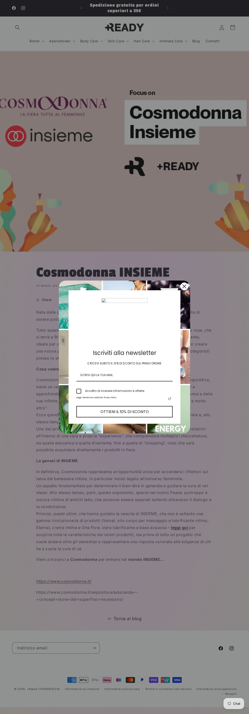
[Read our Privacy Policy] (170, 399)
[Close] (184, 286)
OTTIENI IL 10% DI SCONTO (124, 411)
